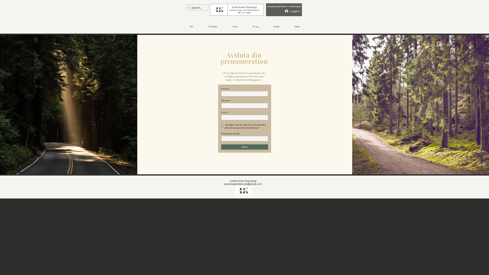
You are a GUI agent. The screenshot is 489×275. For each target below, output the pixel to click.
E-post (224, 113)
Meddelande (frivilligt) (230, 134)
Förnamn (225, 89)
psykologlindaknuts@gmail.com (243, 183)
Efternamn (226, 101)
